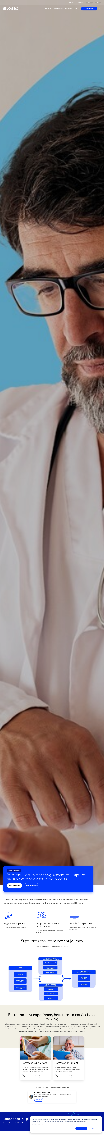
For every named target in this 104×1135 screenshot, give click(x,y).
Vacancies (80, 2)
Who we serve (58, 8)
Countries (70, 2)
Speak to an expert (32, 885)
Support (89, 2)
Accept (81, 1128)
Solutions (48, 8)
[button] (100, 8)
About (76, 8)
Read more (38, 1099)
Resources (68, 8)
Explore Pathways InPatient (64, 1075)
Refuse (93, 1128)
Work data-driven (14, 885)
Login (97, 2)
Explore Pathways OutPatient (31, 1076)
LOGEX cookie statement (43, 1125)
